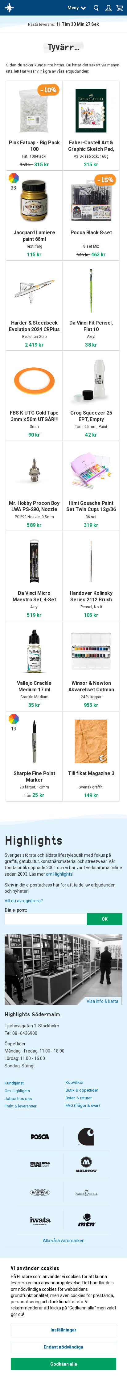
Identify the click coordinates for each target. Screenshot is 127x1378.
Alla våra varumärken (63, 1240)
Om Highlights (17, 1090)
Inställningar (63, 1329)
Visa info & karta (102, 1001)
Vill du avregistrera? (24, 900)
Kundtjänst (14, 1083)
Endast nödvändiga (63, 1346)
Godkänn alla (63, 1364)
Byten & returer (79, 1098)
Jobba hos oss (18, 1098)
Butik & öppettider (82, 1090)
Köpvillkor (75, 1082)
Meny (73, 7)
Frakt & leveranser (20, 1106)
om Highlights (59, 874)
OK (105, 919)
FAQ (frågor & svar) (83, 1105)
